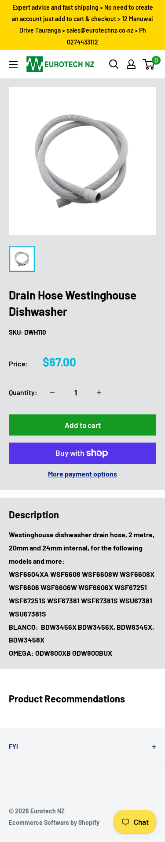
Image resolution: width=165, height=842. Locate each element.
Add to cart (83, 425)
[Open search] (114, 64)
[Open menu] (13, 64)
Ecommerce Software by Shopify (54, 822)
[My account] (131, 64)
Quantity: (23, 392)
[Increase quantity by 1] (99, 392)
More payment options (82, 473)
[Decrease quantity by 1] (52, 392)
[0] (148, 64)
